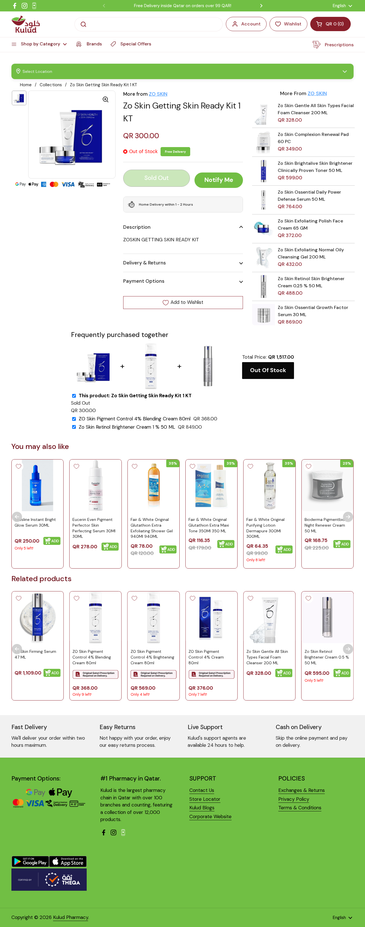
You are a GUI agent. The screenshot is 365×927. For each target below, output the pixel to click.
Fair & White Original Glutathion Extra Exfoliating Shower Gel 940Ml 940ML (152, 528)
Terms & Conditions (299, 807)
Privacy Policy (293, 799)
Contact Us (201, 790)
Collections (51, 85)
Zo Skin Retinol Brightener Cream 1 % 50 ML (127, 427)
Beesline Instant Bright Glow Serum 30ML (35, 522)
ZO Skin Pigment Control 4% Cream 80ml (206, 657)
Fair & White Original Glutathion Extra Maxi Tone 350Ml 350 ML (208, 525)
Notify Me (218, 180)
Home (26, 85)
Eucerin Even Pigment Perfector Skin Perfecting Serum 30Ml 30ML (93, 528)
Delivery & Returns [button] (144, 263)
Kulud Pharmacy (70, 917)
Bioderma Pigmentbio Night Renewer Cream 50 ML (325, 525)
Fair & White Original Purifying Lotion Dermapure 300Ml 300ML (265, 528)
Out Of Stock (268, 370)
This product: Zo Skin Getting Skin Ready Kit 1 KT (135, 396)
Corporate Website (210, 816)
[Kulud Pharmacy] (25, 24)
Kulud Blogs (201, 807)
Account (251, 24)
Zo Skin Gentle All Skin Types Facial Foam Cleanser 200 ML (267, 657)
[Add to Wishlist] (18, 466)
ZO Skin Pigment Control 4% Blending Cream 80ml (134, 419)
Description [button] (137, 227)
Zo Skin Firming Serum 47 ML (35, 654)
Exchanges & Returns (301, 790)
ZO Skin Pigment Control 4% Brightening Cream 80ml (152, 657)
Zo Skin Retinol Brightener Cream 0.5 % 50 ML (327, 657)
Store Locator (204, 799)
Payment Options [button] (144, 281)
